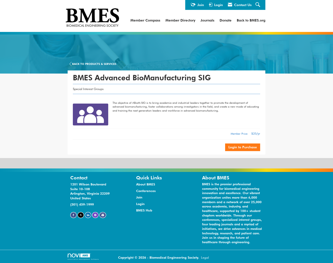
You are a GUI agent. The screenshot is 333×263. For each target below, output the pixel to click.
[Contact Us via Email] (102, 215)
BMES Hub (144, 210)
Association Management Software (83, 259)
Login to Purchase (242, 147)
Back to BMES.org (251, 20)
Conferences (146, 191)
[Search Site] (258, 5)
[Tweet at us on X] (81, 215)
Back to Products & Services (94, 64)
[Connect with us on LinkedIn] (88, 215)
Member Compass (145, 20)
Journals (207, 20)
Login (140, 204)
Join (139, 197)
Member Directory (180, 20)
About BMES (145, 184)
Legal (205, 257)
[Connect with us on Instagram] (95, 215)
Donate (226, 20)
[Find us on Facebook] (73, 215)
